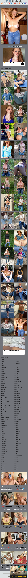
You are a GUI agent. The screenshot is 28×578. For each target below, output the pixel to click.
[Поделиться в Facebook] (4, 3)
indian (3, 461)
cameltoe (4, 397)
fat (2, 429)
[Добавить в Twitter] (24, 3)
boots (3, 391)
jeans (3, 465)
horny (3, 455)
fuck (3, 435)
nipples (18, 379)
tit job (17, 451)
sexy (17, 427)
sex (17, 425)
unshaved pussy (20, 455)
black (3, 383)
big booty (4, 377)
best (3, 375)
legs (17, 359)
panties (18, 405)
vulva (17, 463)
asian (3, 363)
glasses (4, 441)
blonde (4, 385)
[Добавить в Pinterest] (15, 3)
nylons (17, 385)
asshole (4, 367)
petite (17, 409)
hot (3, 457)
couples (4, 407)
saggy (17, 421)
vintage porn (19, 461)
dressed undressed (7, 417)
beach (3, 371)
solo (17, 441)
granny (4, 445)
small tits (18, 439)
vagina (17, 459)
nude (17, 383)
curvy (3, 415)
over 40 (18, 397)
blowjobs (4, 387)
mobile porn (19, 369)
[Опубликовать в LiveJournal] (13, 3)
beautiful (4, 373)
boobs (3, 389)
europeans (4, 425)
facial (3, 427)
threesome (18, 449)
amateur (4, 359)
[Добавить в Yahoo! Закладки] (26, 3)
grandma (4, 443)
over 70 (18, 403)
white (17, 465)
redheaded (18, 419)
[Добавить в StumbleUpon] (19, 3)
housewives (5, 459)
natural (17, 377)
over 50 (18, 399)
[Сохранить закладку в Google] (6, 3)
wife (17, 467)
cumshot (4, 411)
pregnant (18, 411)
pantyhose (18, 407)
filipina (3, 433)
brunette (4, 395)
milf (17, 367)
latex (3, 467)
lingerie (18, 363)
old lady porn (19, 387)
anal (3, 361)
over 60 (18, 401)
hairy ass (4, 449)
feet (3, 431)
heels (3, 453)
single (17, 433)
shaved (18, 429)
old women (18, 389)
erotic (3, 423)
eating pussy (5, 419)
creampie (4, 409)
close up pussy (6, 405)
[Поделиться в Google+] (9, 3)
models (18, 371)
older (17, 391)
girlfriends (4, 439)
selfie (17, 423)
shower (18, 431)
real (17, 417)
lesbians (18, 361)
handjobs (4, 451)
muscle (17, 375)
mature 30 (18, 395)
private (17, 413)
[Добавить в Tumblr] (22, 3)
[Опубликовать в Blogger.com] (2, 3)
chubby (4, 399)
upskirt (17, 457)
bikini (3, 381)
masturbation (19, 365)
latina (3, 469)
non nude (18, 381)
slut (17, 437)
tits (16, 453)
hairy (3, 447)
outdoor (18, 393)
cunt (3, 413)
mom (17, 373)
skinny (17, 435)
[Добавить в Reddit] (17, 3)
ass (3, 365)
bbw (3, 369)
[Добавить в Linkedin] (11, 3)
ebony (3, 421)
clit (2, 403)
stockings (18, 443)
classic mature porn (7, 401)
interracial (4, 463)
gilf (3, 437)
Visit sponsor (18, 46)
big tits (3, 379)
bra (3, 393)
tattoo (17, 445)
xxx (17, 469)
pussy (17, 415)
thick (17, 447)
